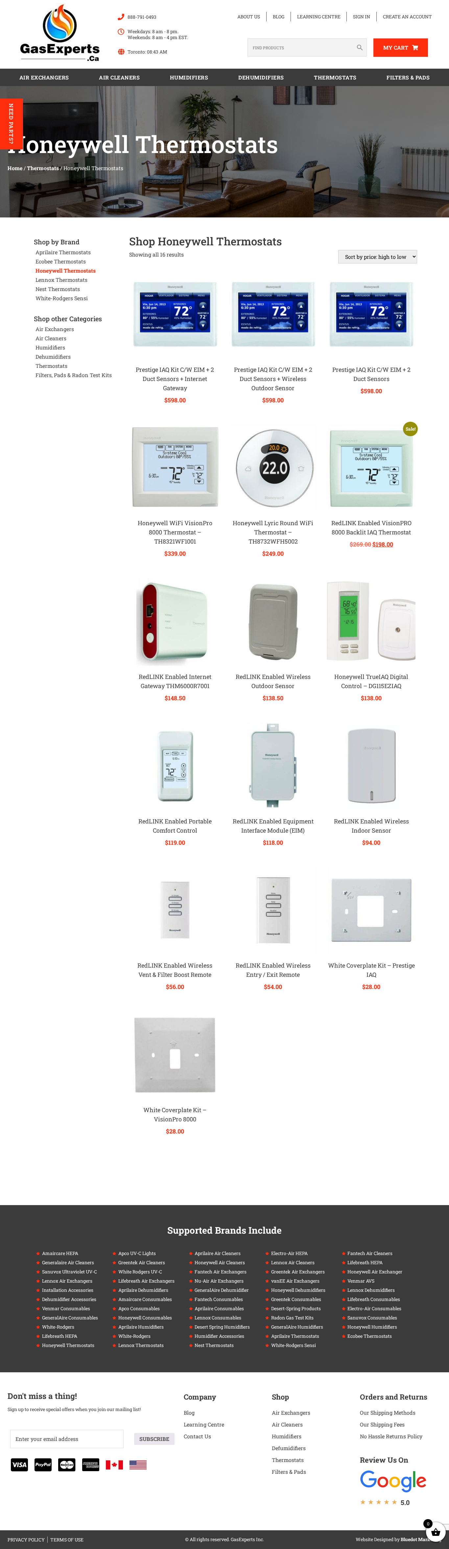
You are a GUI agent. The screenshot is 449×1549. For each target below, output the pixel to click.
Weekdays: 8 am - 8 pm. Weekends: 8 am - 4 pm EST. (158, 34)
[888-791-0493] (121, 17)
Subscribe (154, 1438)
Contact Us (197, 1436)
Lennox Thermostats (61, 279)
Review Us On (384, 1460)
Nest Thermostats (57, 288)
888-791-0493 (142, 17)
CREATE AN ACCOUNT (407, 16)
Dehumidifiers (261, 77)
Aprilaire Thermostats (63, 252)
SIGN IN (361, 16)
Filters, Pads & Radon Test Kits (73, 374)
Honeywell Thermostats (65, 270)
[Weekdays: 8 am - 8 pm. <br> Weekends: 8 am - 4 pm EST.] (121, 32)
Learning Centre (319, 16)
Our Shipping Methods (387, 1412)
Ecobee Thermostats (60, 261)
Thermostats (335, 77)
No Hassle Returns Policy (391, 1436)
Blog (278, 16)
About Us (248, 16)
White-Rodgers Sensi (61, 298)
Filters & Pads (408, 77)
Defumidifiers (289, 1448)
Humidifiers (189, 77)
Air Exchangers (44, 77)
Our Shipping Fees (382, 1424)
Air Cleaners (119, 77)
